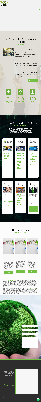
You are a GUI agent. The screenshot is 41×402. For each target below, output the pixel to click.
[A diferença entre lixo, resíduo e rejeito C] (32, 246)
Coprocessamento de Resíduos (8, 169)
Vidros (18, 202)
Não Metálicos (20, 196)
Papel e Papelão (7, 153)
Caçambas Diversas (32, 164)
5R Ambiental (24, 5)
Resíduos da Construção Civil (8, 163)
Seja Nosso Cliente (33, 8)
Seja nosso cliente (33, 209)
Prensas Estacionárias (33, 154)
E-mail (23, 328)
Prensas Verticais (33, 156)
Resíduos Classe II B (20, 159)
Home (19, 5)
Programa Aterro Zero (8, 199)
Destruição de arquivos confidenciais (7, 206)
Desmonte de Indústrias (7, 210)
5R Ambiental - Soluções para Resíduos (31, 397)
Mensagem (24, 336)
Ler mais (8, 272)
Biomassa (19, 204)
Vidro (5, 171)
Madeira (6, 158)
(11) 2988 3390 (9, 385)
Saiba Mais (34, 80)
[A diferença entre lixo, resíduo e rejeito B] (20, 246)
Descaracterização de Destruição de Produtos (8, 202)
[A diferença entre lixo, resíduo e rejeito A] (8, 246)
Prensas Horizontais (32, 159)
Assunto (23, 332)
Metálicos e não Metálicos (7, 156)
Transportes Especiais (19, 168)
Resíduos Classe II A (20, 156)
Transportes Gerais (19, 165)
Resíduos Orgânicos (6, 166)
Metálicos (19, 194)
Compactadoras (33, 161)
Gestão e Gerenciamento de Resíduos (8, 195)
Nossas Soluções (36, 5)
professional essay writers (11, 280)
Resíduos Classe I (20, 153)
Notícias (29, 5)
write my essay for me (32, 288)
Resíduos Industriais (6, 174)
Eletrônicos (7, 160)
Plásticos (19, 200)
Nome (23, 324)
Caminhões (32, 166)
